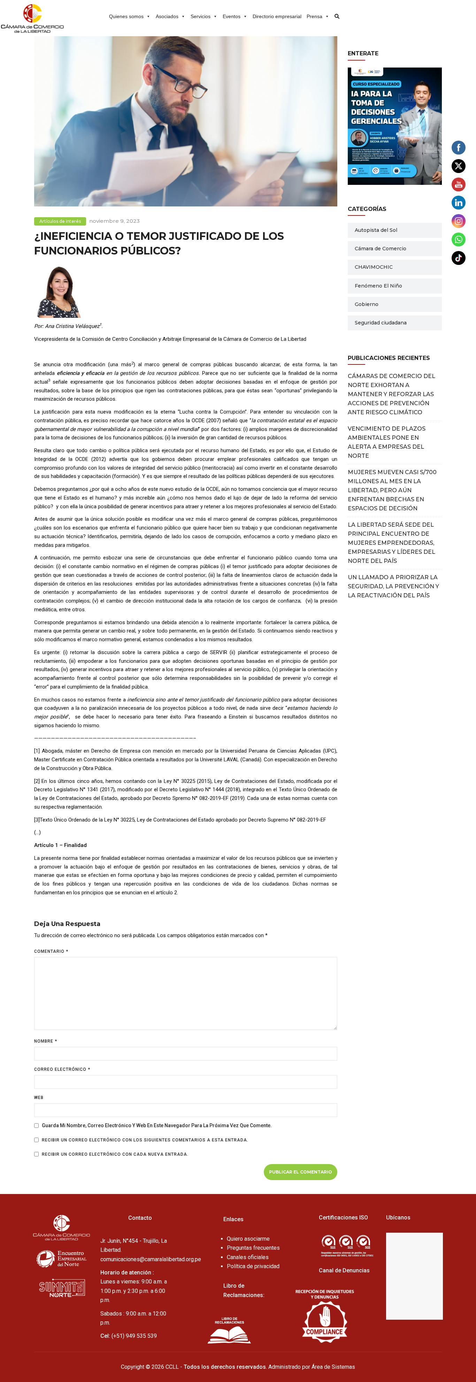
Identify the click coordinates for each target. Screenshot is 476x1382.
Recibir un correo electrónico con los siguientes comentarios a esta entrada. (145, 1140)
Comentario (51, 951)
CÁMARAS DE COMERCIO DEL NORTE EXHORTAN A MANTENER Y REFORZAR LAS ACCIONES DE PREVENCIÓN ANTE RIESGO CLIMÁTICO (391, 394)
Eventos (231, 16)
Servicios (200, 16)
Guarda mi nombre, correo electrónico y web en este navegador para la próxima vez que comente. (157, 1125)
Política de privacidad (253, 1266)
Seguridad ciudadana (381, 323)
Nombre (45, 1041)
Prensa (314, 16)
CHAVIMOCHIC (374, 267)
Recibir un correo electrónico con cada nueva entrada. (115, 1154)
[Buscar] (334, 14)
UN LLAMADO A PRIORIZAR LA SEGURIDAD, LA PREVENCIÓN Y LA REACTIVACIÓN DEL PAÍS (393, 586)
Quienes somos (126, 16)
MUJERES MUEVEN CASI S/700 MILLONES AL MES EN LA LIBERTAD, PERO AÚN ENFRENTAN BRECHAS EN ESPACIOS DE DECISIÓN (392, 490)
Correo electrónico (62, 1069)
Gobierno (366, 304)
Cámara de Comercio (380, 248)
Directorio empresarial (277, 16)
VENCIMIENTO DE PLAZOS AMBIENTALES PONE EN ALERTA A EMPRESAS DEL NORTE (386, 442)
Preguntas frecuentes (253, 1247)
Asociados (167, 16)
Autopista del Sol (376, 230)
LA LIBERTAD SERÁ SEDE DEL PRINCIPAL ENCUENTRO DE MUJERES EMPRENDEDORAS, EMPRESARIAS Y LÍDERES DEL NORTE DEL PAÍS (391, 542)
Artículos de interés (60, 221)
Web (39, 1097)
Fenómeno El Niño (378, 286)
